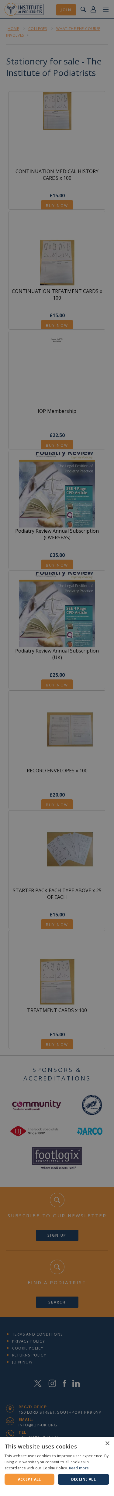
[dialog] (57, 748)
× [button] (107, 1443)
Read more (79, 1468)
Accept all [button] (29, 1479)
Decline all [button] (83, 1479)
